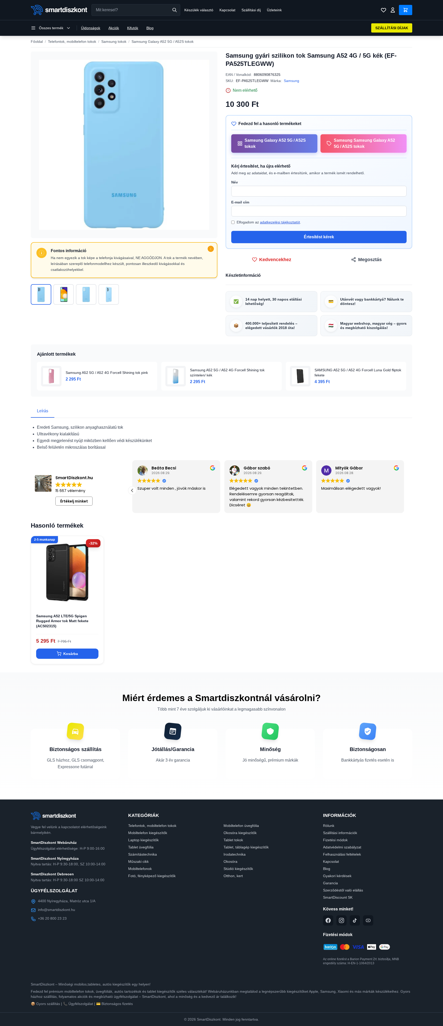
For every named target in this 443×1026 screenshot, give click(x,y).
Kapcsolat (227, 10)
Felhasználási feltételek (342, 854)
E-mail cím (240, 202)
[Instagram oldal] (341, 920)
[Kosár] (405, 10)
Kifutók (132, 28)
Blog (150, 28)
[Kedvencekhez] (95, 600)
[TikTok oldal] (355, 920)
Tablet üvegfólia (141, 847)
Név (234, 182)
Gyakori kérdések (337, 876)
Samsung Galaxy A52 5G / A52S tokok (163, 41)
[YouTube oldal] (368, 920)
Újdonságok (90, 28)
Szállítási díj (251, 10)
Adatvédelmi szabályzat (342, 847)
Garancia (330, 883)
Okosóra (230, 861)
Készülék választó (198, 10)
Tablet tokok (233, 840)
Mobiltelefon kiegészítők (147, 833)
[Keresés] (174, 10)
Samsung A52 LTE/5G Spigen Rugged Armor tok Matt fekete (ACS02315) (62, 621)
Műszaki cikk (138, 861)
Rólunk (328, 826)
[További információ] (211, 249)
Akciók (113, 28)
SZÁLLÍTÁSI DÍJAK (391, 28)
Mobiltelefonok (140, 869)
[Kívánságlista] (383, 10)
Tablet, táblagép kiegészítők (246, 847)
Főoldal (37, 41)
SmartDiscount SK (338, 897)
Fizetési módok (335, 840)
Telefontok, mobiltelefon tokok (72, 41)
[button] (404, 490)
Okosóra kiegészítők (240, 833)
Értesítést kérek (319, 237)
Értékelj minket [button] (74, 501)
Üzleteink (274, 10)
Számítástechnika (142, 854)
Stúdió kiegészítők (238, 869)
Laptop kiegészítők (143, 840)
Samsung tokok (113, 41)
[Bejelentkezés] (393, 10)
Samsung (291, 81)
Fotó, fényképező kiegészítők (152, 876)
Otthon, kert (233, 876)
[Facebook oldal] (328, 920)
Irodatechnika (235, 854)
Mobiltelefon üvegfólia (241, 826)
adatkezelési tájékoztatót (280, 222)
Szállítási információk (340, 833)
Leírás (42, 411)
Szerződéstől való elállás (343, 890)
